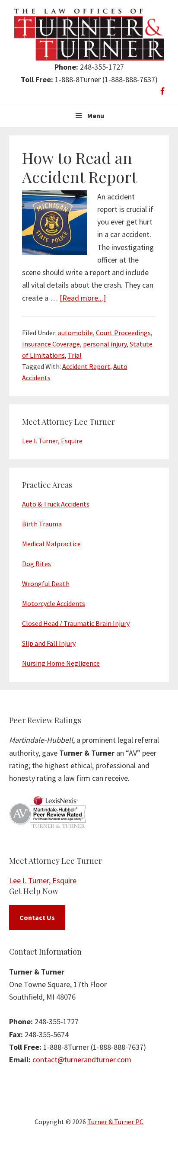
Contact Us (37, 917)
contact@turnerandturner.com (81, 1059)
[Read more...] (83, 298)
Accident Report (86, 366)
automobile (75, 332)
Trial (75, 355)
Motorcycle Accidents (53, 603)
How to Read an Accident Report (79, 166)
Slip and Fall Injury (49, 643)
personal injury (105, 344)
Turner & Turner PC (115, 1121)
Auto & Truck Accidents (55, 504)
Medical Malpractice (51, 543)
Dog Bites (36, 563)
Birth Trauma (42, 523)
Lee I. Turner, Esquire (52, 440)
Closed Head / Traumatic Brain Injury (76, 623)
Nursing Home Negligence (61, 663)
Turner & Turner (89, 35)
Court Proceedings (123, 332)
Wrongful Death (46, 583)
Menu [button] (95, 115)
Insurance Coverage (51, 344)
